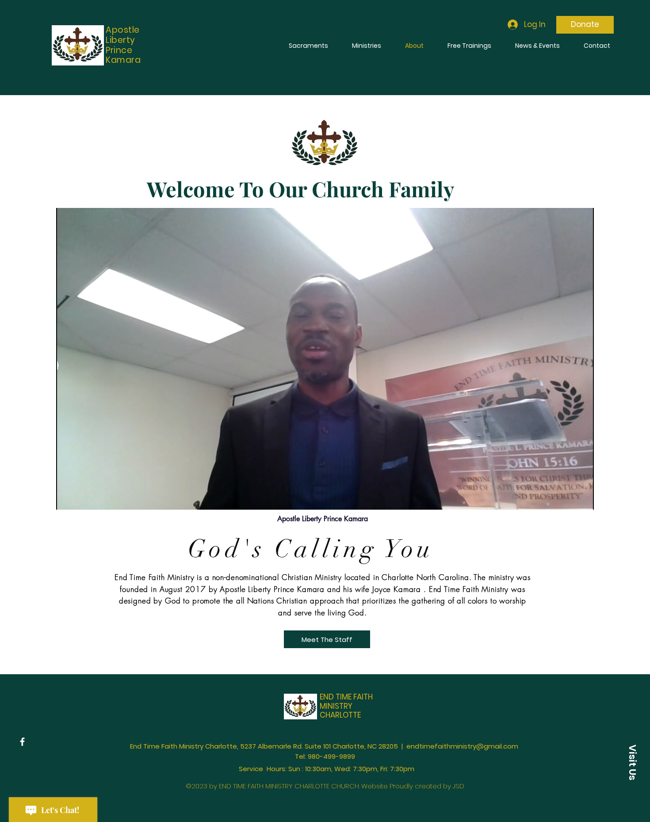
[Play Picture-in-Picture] (567, 497)
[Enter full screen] (582, 497)
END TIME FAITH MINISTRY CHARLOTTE (346, 705)
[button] (632, 762)
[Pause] (67, 497)
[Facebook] (22, 741)
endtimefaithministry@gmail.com (462, 746)
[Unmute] (82, 497)
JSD (457, 786)
